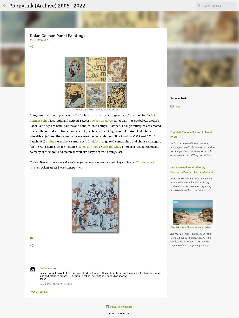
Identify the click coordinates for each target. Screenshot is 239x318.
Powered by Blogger (121, 306)
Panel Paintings (88, 146)
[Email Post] (32, 239)
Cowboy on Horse (101, 120)
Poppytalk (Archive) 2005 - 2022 (47, 5)
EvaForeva (46, 268)
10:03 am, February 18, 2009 (56, 283)
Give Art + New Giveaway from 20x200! (191, 227)
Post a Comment (39, 291)
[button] (32, 46)
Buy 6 (53, 141)
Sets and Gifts (111, 146)
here (98, 141)
